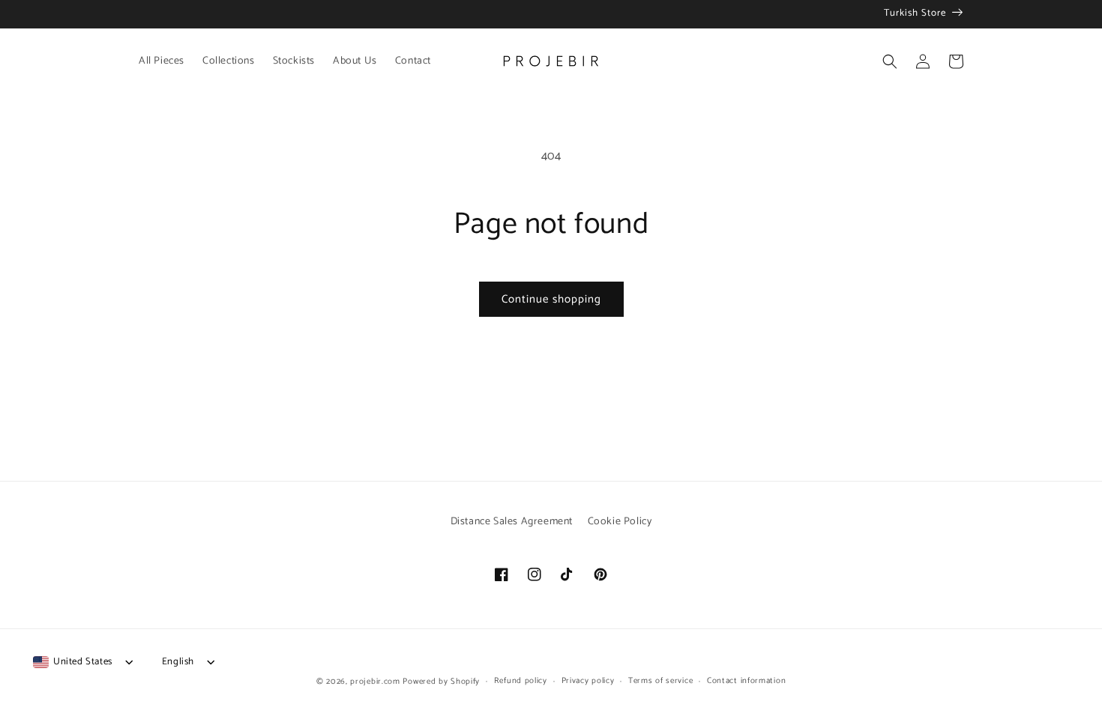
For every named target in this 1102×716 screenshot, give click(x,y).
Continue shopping (551, 299)
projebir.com (375, 681)
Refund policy (520, 681)
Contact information (746, 681)
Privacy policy (588, 681)
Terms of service (660, 681)
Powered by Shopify (441, 681)
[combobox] (72, 662)
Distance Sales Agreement (512, 521)
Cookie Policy (620, 521)
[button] (889, 61)
